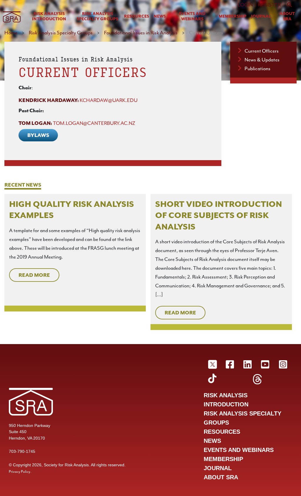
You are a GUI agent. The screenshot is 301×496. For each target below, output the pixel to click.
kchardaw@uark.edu (109, 100)
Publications (257, 68)
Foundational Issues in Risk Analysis (141, 32)
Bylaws (38, 135)
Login (245, 4)
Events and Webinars (192, 16)
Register (269, 4)
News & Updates (262, 59)
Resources (136, 16)
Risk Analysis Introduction (49, 16)
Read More (34, 275)
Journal (261, 16)
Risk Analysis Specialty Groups (97, 16)
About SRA (287, 16)
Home (10, 32)
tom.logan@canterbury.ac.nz (94, 123)
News (160, 16)
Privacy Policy (19, 471)
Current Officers (262, 51)
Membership (232, 16)
